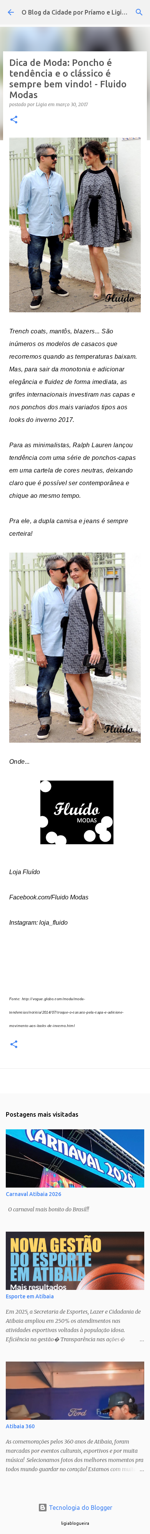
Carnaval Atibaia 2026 (33, 1194)
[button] (13, 120)
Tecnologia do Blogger (79, 1507)
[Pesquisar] (139, 12)
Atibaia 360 (20, 1426)
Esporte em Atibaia (30, 1296)
